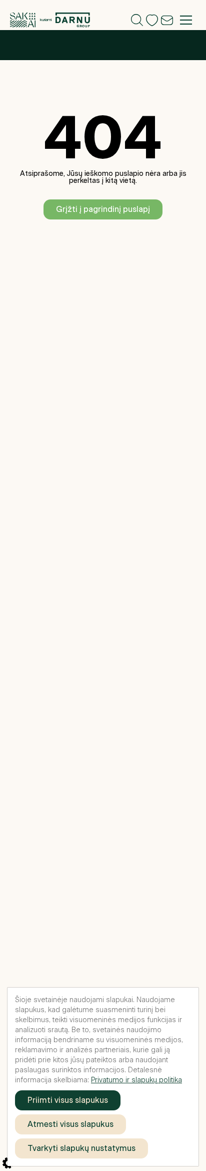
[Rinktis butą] (137, 16)
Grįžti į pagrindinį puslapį (103, 209)
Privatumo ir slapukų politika (136, 1080)
